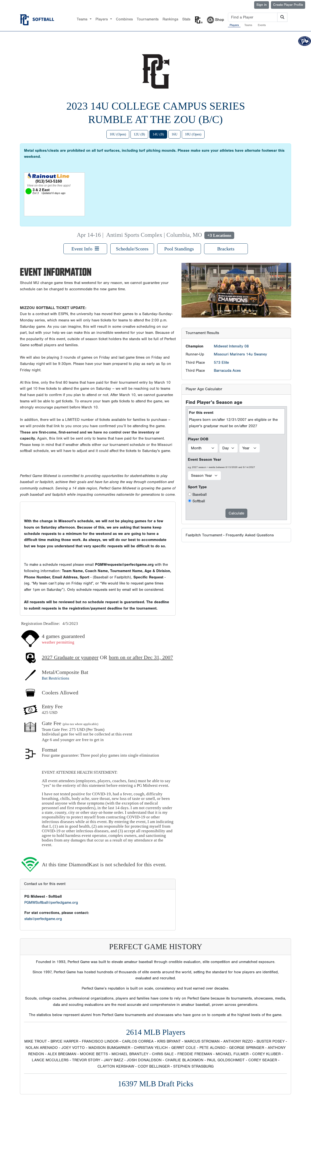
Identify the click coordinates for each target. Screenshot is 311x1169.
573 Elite (221, 307)
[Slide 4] (245, 256)
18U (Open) (193, 134)
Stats (186, 19)
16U (174, 134)
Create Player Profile (288, 5)
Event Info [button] (83, 248)
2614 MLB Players (155, 1032)
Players (234, 25)
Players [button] (102, 19)
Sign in (261, 5)
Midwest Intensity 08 (231, 291)
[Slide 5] (254, 256)
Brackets (225, 248)
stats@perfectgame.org (43, 919)
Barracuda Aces (227, 316)
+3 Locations (219, 235)
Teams (248, 25)
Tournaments (148, 19)
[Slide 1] (219, 256)
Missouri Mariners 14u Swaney (240, 299)
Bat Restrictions (55, 678)
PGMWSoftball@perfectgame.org (51, 902)
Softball (198, 446)
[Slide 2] (227, 256)
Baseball (199, 439)
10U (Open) (118, 134)
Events (262, 25)
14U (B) (158, 134)
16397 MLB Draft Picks (155, 1083)
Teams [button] (83, 19)
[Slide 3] (236, 256)
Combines (124, 19)
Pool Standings (179, 248)
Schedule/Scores (132, 248)
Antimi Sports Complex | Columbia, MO (154, 235)
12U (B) (139, 134)
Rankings (170, 19)
